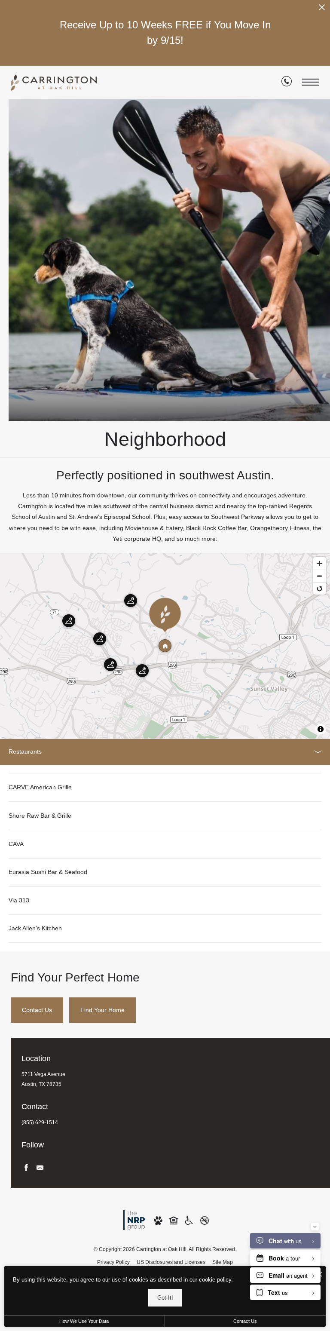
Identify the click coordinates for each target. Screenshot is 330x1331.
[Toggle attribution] (320, 729)
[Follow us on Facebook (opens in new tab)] (26, 1167)
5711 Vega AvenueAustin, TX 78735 (43, 1079)
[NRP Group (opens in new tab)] (134, 1219)
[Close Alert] (322, 9)
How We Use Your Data (84, 1321)
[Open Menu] (310, 82)
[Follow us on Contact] (40, 1167)
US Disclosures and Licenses (171, 1262)
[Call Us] (286, 83)
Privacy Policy (113, 1262)
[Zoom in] (319, 563)
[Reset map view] (319, 588)
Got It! (165, 1297)
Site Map (222, 1262)
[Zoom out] (319, 576)
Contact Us (245, 1321)
